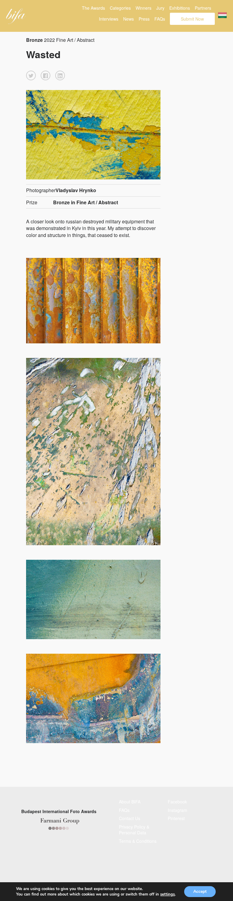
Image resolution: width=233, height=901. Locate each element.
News (128, 19)
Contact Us (129, 818)
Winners (143, 8)
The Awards (93, 8)
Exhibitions (179, 8)
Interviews (108, 19)
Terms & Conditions (138, 841)
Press (144, 19)
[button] (31, 75)
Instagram (177, 810)
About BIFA (129, 802)
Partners (203, 8)
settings (167, 894)
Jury (160, 8)
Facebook (177, 802)
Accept (200, 891)
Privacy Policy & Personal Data (134, 830)
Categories (120, 8)
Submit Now (192, 19)
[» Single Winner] (16, 16)
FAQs (159, 19)
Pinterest (176, 818)
